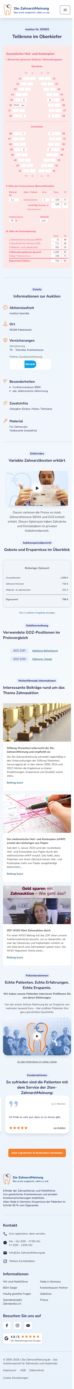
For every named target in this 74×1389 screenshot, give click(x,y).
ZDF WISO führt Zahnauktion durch (29, 930)
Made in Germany (50, 1281)
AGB (23, 1370)
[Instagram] (17, 1325)
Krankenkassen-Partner (54, 1288)
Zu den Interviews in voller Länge (37, 1062)
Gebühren (46, 1294)
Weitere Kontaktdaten (22, 1261)
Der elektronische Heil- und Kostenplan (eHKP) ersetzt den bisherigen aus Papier (36, 841)
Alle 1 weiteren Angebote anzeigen (37, 612)
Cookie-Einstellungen (15, 1378)
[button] (37, 488)
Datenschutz (36, 1370)
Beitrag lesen (15, 782)
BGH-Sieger (10, 1288)
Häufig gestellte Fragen (17, 1294)
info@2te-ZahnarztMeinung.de (27, 1253)
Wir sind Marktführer (15, 1281)
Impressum (9, 1370)
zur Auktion (59, 1127)
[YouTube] (28, 1325)
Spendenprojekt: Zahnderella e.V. (12, 1301)
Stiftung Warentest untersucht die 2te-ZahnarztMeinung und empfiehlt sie (31, 750)
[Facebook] (7, 1325)
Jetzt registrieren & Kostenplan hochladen (37, 1153)
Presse (44, 1300)
